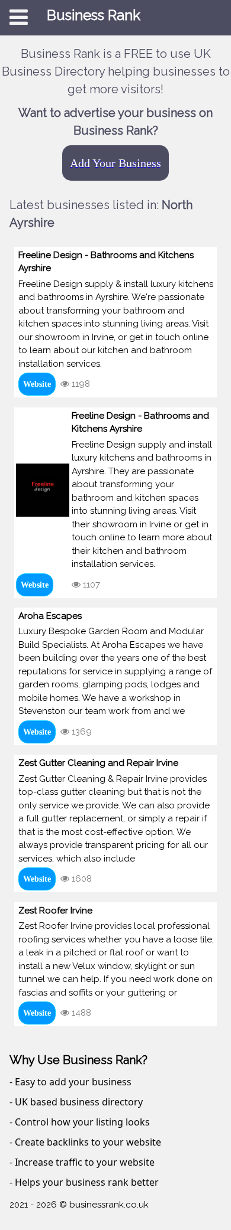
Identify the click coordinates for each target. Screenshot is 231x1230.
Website (37, 384)
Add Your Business (115, 162)
